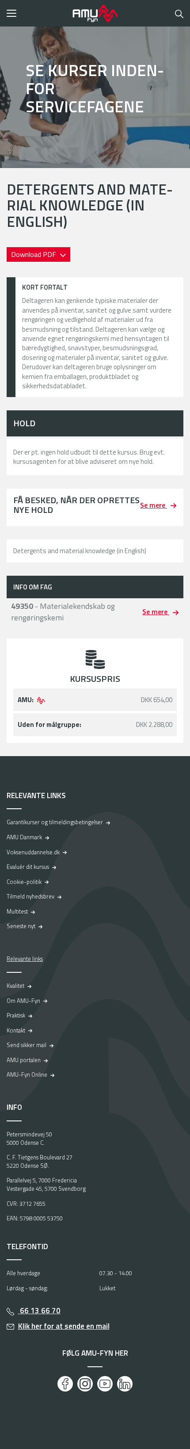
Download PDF (34, 254)
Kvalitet (15, 985)
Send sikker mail (26, 1044)
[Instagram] (85, 1384)
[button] (36, 13)
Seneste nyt (21, 925)
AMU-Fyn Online (27, 1074)
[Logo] (95, 13)
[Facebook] (65, 1384)
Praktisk (16, 1015)
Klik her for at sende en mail (64, 1326)
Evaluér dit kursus (28, 866)
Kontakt (16, 1030)
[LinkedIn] (125, 1384)
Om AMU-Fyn (23, 1000)
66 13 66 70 (39, 1310)
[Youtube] (105, 1384)
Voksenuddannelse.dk (33, 852)
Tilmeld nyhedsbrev (30, 896)
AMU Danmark (24, 837)
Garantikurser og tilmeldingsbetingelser (55, 822)
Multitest (17, 911)
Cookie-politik (24, 881)
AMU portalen (24, 1059)
